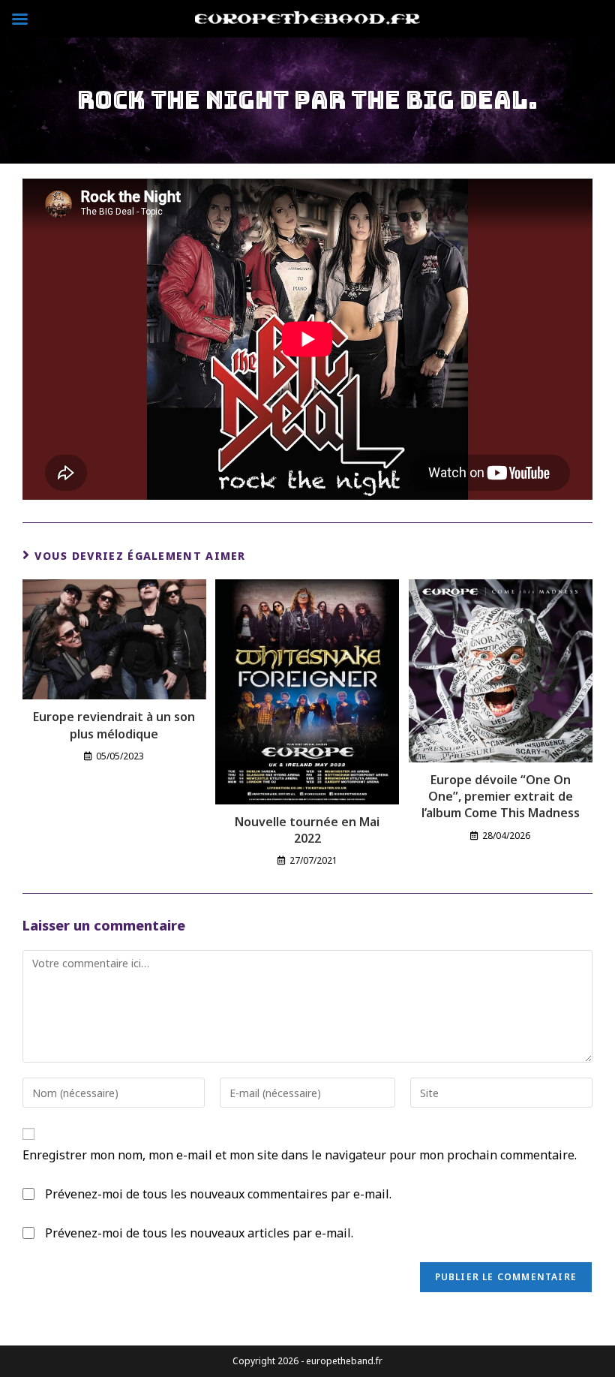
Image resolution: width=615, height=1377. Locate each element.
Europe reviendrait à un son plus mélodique (114, 724)
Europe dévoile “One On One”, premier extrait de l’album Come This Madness (501, 796)
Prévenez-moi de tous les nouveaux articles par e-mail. (199, 1233)
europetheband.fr (343, 1360)
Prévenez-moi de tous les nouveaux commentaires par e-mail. (218, 1194)
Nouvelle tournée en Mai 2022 (307, 829)
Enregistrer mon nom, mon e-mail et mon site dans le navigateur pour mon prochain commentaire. (299, 1155)
